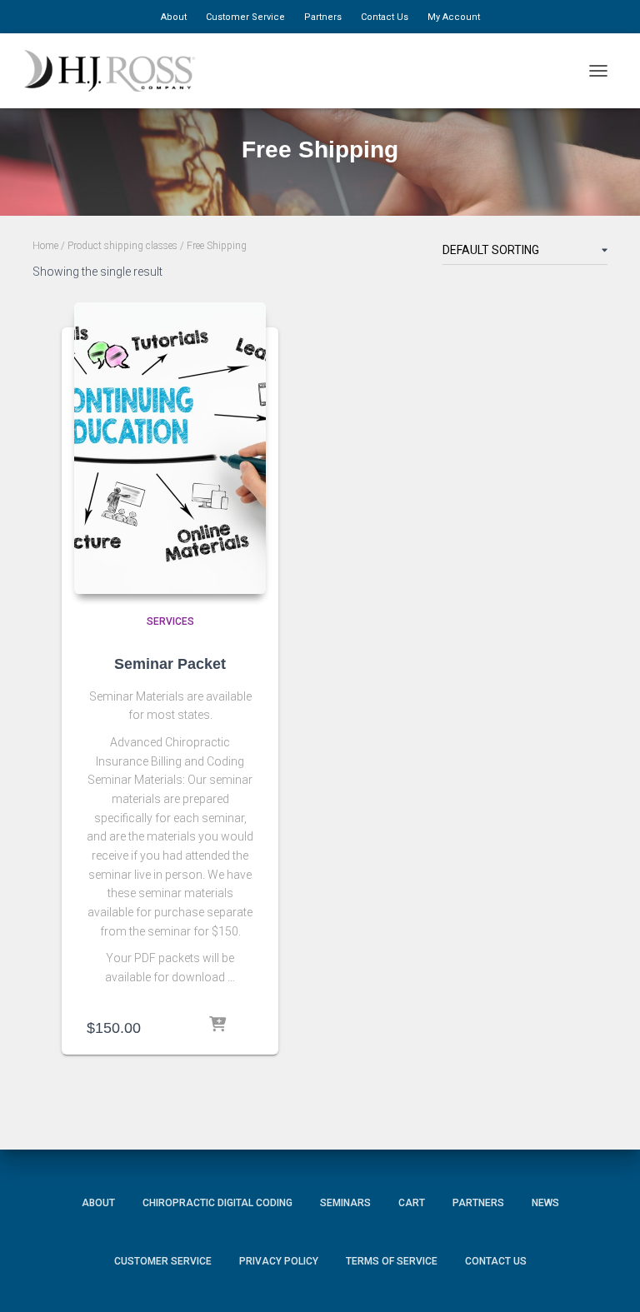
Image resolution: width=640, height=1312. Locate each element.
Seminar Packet (170, 664)
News (545, 1203)
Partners (323, 17)
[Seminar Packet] (170, 448)
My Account (454, 17)
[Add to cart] (231, 1025)
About (174, 17)
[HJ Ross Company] (116, 71)
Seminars (345, 1203)
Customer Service (245, 17)
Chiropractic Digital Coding (217, 1203)
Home (45, 246)
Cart (411, 1203)
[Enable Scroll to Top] (607, 1274)
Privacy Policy (278, 1261)
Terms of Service (392, 1261)
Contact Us (384, 17)
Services (170, 621)
